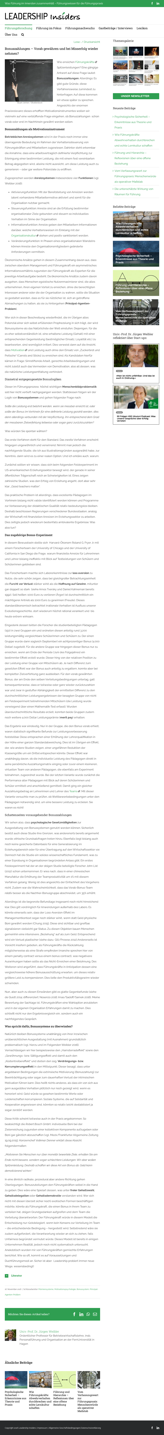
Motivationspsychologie (65, 1289)
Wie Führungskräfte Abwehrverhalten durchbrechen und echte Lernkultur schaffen (40, 1399)
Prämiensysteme (45, 1289)
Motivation (18, 350)
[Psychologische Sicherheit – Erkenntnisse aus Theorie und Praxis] (16, 1372)
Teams (73, 791)
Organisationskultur (23, 235)
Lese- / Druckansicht (87, 41)
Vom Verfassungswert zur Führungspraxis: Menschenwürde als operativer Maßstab (88, 1401)
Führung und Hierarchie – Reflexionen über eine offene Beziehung (63, 1398)
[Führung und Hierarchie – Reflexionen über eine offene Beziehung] (64, 1372)
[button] (22, 34)
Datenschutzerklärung (91, 1428)
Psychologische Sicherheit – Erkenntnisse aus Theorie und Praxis (15, 1398)
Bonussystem (83, 1289)
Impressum (42, 1428)
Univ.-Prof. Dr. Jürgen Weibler (39, 1331)
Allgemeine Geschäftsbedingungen (64, 1428)
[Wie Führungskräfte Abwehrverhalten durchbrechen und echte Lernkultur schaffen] (40, 1372)
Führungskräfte (84, 62)
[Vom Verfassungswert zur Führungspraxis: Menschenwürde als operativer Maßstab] (89, 1372)
